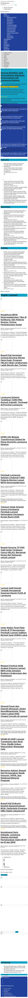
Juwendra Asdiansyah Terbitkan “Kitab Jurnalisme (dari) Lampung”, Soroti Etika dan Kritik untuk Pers (14, 154)
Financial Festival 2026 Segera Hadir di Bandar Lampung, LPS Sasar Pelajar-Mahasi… (14, 216)
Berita (2, 328)
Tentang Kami (7, 993)
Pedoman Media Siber (10, 996)
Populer (6, 974)
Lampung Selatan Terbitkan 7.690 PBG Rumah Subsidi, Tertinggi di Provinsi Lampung (14, 401)
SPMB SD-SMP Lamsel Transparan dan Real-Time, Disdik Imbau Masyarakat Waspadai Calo (12, 744)
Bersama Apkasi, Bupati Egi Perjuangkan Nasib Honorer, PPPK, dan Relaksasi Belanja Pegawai (13, 775)
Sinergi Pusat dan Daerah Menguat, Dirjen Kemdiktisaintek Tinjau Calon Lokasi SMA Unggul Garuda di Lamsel (14, 711)
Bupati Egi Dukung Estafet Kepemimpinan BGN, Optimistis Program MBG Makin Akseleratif (14, 807)
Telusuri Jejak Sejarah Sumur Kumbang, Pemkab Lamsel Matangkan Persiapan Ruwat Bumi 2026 (12, 512)
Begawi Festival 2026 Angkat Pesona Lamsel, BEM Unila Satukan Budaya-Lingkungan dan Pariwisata (14, 670)
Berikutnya (7, 867)
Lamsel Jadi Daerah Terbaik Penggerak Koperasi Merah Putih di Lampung (13, 592)
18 (4, 865)
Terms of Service (8, 994)
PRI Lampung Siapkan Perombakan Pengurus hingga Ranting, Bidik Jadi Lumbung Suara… (13, 257)
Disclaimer (6, 990)
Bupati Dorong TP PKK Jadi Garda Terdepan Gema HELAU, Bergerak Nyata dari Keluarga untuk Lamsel (13, 552)
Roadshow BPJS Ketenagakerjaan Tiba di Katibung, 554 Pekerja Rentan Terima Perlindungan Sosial (13, 319)
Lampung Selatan (13, 87)
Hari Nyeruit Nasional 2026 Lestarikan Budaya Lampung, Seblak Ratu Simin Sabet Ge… (14, 232)
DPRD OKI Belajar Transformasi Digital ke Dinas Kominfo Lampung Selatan (14, 441)
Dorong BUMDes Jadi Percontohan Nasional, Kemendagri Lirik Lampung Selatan (13, 77)
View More (4, 874)
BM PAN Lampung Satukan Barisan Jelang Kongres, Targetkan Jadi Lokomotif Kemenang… (15, 275)
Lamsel (3, 311)
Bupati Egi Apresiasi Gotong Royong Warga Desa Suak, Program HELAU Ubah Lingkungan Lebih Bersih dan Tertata (14, 360)
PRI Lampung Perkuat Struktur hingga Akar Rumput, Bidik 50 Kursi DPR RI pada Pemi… (15, 268)
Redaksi (6, 991)
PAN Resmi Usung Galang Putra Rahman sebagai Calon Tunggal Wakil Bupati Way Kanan (15, 286)
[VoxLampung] (5, 3)
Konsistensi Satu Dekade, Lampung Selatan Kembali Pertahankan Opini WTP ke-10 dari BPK (13, 837)
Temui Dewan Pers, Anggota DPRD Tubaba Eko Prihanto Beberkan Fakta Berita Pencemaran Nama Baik (14, 145)
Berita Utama (4, 87)
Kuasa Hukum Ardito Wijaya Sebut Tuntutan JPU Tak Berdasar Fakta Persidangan (13, 169)
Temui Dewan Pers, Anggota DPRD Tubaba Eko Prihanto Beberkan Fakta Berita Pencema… (14, 183)
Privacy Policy (7, 988)
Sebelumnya (7, 857)
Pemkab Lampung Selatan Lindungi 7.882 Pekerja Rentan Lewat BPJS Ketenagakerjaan (13, 479)
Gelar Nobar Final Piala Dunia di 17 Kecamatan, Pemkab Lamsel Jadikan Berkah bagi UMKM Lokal (14, 631)
